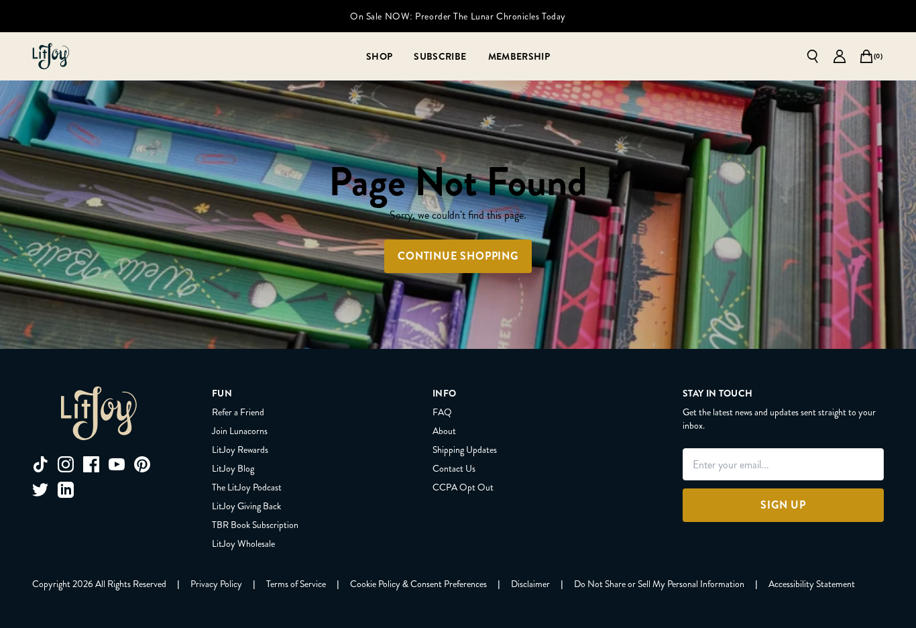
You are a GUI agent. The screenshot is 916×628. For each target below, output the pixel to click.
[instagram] (66, 464)
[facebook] (91, 464)
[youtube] (117, 464)
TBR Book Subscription (255, 524)
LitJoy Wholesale (243, 543)
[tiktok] (40, 464)
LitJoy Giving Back (246, 506)
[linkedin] (66, 490)
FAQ (442, 412)
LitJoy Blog (233, 468)
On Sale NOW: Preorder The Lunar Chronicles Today (458, 16)
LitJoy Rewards (240, 449)
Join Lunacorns (240, 430)
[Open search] (812, 56)
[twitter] (40, 490)
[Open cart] (866, 56)
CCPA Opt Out (463, 487)
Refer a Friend (238, 412)
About (444, 430)
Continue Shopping (458, 256)
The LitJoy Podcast (247, 487)
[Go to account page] (839, 56)
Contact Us (454, 468)
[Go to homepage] (51, 56)
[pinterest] (142, 464)
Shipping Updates (465, 449)
